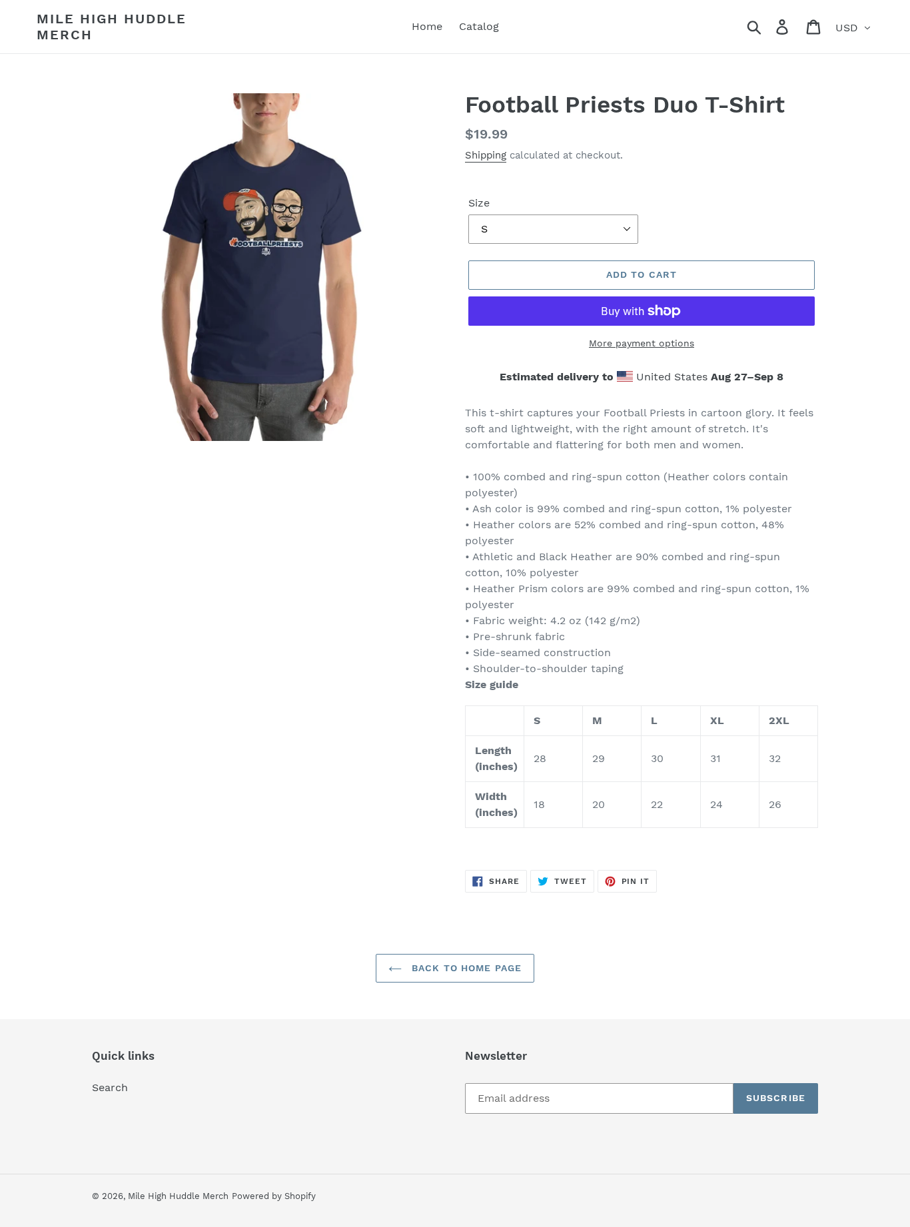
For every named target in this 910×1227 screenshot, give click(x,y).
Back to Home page (465, 968)
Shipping (485, 155)
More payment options (641, 343)
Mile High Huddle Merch (112, 27)
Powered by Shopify (274, 1196)
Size (479, 203)
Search (110, 1087)
